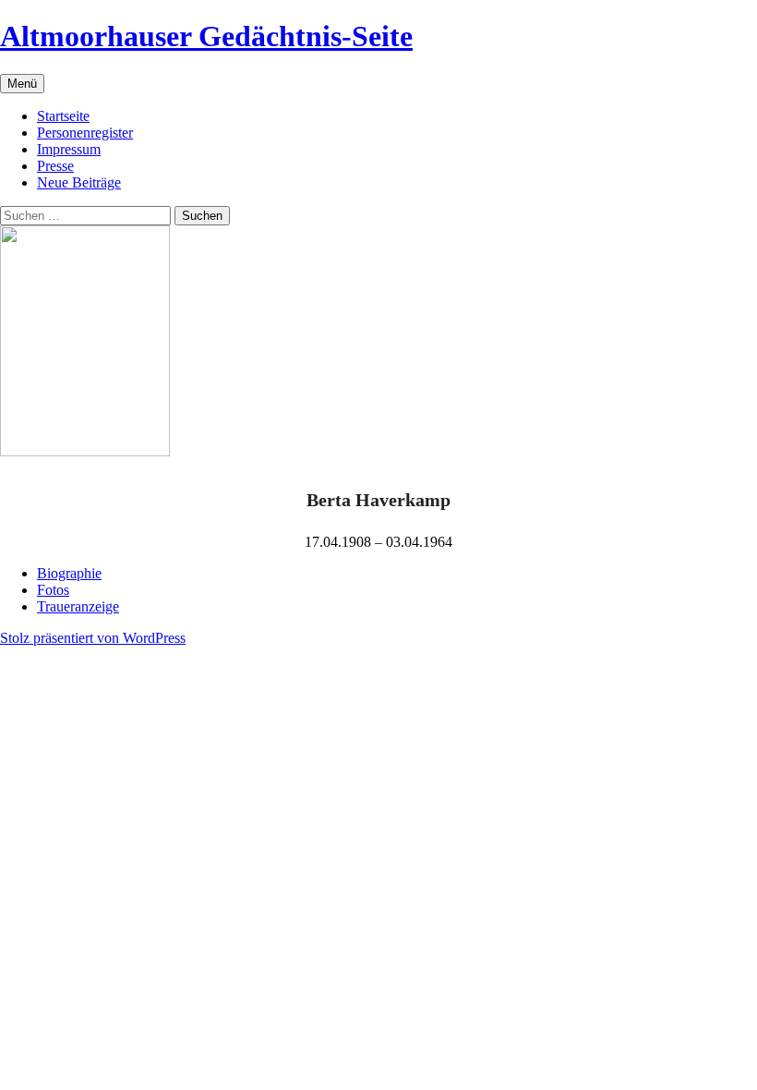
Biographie (69, 573)
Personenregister (85, 132)
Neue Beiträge (79, 182)
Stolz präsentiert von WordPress (93, 638)
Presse (55, 166)
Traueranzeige (78, 606)
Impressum (69, 149)
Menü (22, 84)
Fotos (53, 590)
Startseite (63, 116)
